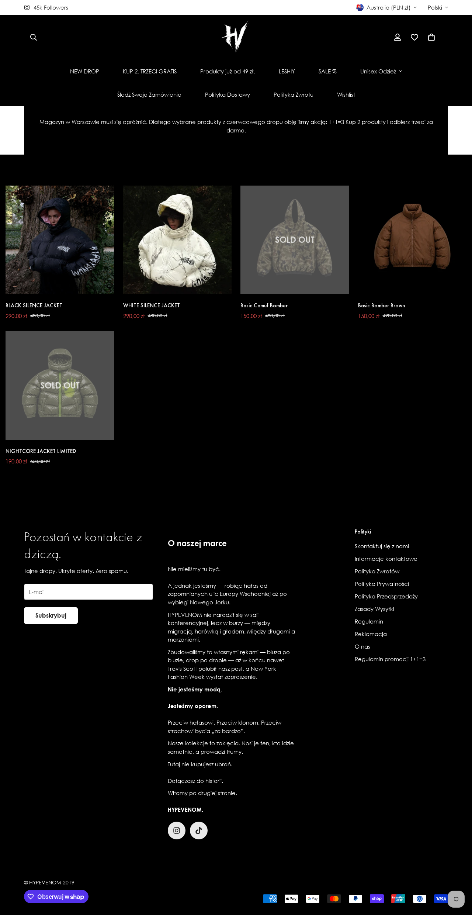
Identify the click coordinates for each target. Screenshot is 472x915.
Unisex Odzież (378, 71)
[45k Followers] (176, 830)
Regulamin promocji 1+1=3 (390, 659)
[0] (431, 37)
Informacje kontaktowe (386, 558)
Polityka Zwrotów (377, 571)
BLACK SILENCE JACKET (34, 305)
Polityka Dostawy (227, 94)
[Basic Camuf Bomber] (294, 240)
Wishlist (346, 94)
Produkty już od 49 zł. (227, 71)
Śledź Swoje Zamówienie (149, 94)
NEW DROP (84, 71)
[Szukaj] (33, 37)
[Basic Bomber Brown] (412, 240)
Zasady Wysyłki (374, 608)
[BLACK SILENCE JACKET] (60, 240)
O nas (362, 646)
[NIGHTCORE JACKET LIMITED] (60, 385)
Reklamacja (371, 634)
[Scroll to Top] (457, 874)
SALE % (328, 71)
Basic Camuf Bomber (264, 305)
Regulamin (369, 621)
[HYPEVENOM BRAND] (236, 37)
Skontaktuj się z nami (382, 546)
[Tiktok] (199, 830)
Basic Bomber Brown (381, 305)
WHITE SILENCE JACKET (151, 305)
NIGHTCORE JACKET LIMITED (41, 451)
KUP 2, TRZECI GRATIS (150, 71)
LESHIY (287, 71)
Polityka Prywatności (382, 583)
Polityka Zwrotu (293, 94)
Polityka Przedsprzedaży (386, 596)
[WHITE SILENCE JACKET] (177, 240)
